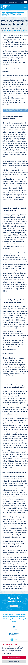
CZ (25, 2)
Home (3, 12)
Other (14, 12)
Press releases (9, 12)
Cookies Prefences (14, 661)
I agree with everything (14, 657)
